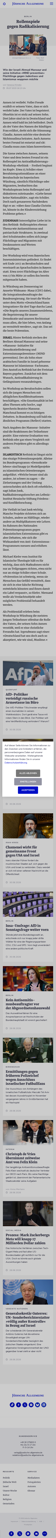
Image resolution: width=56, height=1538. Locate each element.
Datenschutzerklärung (16, 762)
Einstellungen (28, 781)
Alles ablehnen (28, 773)
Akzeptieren (28, 790)
